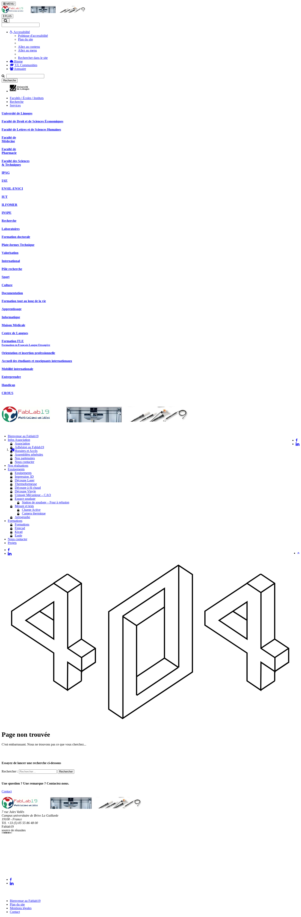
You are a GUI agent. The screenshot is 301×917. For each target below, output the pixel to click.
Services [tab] (15, 105)
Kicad (19, 532)
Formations (22, 524)
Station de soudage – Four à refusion (45, 502)
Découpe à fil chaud (28, 487)
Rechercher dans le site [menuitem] (33, 57)
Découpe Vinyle (25, 491)
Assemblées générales (29, 454)
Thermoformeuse (26, 484)
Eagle (18, 535)
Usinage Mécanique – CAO (33, 495)
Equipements (23, 473)
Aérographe (22, 517)
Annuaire (19, 69)
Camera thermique (34, 513)
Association (22, 443)
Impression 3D (24, 476)
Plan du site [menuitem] (25, 39)
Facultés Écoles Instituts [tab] (27, 98)
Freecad (20, 528)
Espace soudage (25, 498)
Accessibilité (21, 32)
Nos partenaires (25, 458)
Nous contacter (24, 462)
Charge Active (31, 509)
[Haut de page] (298, 553)
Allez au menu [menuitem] (27, 50)
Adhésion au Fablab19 (29, 447)
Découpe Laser (24, 480)
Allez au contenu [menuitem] (29, 46)
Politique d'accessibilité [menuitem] (33, 35)
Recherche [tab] (17, 101)
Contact (7, 791)
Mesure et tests (24, 506)
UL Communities (25, 65)
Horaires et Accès (26, 451)
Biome (18, 61)
